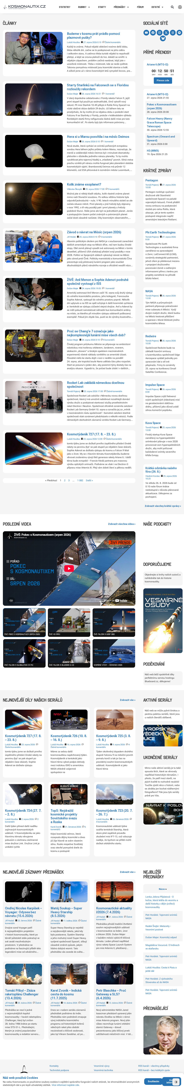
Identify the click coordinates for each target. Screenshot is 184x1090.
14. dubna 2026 (70, 1003)
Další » (89, 480)
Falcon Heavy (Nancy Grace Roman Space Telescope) (159, 122)
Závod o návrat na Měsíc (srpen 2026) (94, 232)
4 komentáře (101, 822)
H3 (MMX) (153, 150)
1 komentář (110, 94)
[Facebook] (153, 33)
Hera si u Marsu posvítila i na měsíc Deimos (98, 136)
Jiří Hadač (9, 920)
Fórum (140, 7)
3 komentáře (106, 237)
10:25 (148, 478)
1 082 (80, 480)
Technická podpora (59, 1070)
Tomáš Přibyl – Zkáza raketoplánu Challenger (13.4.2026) (22, 994)
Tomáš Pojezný (152, 185)
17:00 (102, 189)
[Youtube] (146, 33)
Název (162, 889)
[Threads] (173, 33)
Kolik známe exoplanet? (84, 184)
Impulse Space (155, 385)
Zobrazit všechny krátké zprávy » (163, 506)
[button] (172, 7)
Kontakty (54, 1066)
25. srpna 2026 (169, 427)
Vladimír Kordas (152, 476)
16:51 (98, 94)
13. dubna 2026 (116, 1003)
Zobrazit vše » (127, 700)
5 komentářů (113, 189)
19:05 (98, 288)
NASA (149, 291)
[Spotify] (179, 33)
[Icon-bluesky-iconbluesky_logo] (163, 38)
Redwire (150, 336)
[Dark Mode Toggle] (176, 1082)
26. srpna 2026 (169, 296)
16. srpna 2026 (73, 744)
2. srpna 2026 (27, 819)
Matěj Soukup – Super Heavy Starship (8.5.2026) (66, 912)
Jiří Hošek (71, 237)
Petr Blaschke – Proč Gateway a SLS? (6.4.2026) (111, 994)
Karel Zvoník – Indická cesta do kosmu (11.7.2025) (66, 994)
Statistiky (64, 7)
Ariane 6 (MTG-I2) (157, 64)
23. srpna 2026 (90, 391)
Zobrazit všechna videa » (121, 524)
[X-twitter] (166, 33)
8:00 (147, 239)
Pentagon (151, 180)
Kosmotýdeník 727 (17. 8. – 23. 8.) (91, 434)
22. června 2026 (25, 920)
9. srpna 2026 (119, 744)
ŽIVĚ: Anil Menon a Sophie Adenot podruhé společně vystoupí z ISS (98, 281)
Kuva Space (153, 423)
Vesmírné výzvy (101, 1066)
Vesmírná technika (103, 1070)
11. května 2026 (70, 921)
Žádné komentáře (112, 42)
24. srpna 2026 (88, 288)
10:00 (148, 187)
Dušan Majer (72, 94)
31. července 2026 (73, 827)
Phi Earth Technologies (160, 232)
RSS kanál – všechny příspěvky (153, 1066)
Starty (102, 7)
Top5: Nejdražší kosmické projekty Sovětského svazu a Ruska (64, 816)
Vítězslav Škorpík (74, 189)
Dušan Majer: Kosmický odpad (161, 937)
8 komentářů (109, 340)
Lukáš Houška (73, 42)
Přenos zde (163, 80)
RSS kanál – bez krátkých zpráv (154, 1070)
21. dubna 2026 (116, 917)
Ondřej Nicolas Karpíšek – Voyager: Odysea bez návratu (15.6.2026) (23, 912)
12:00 (99, 439)
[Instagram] (159, 33)
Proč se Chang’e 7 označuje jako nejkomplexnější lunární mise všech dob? (96, 333)
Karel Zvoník (56, 827)
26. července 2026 (121, 819)
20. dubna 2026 (25, 1003)
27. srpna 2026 (169, 185)
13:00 (148, 298)
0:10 (99, 42)
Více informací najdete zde (65, 1085)
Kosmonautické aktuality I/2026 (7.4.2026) (114, 910)
